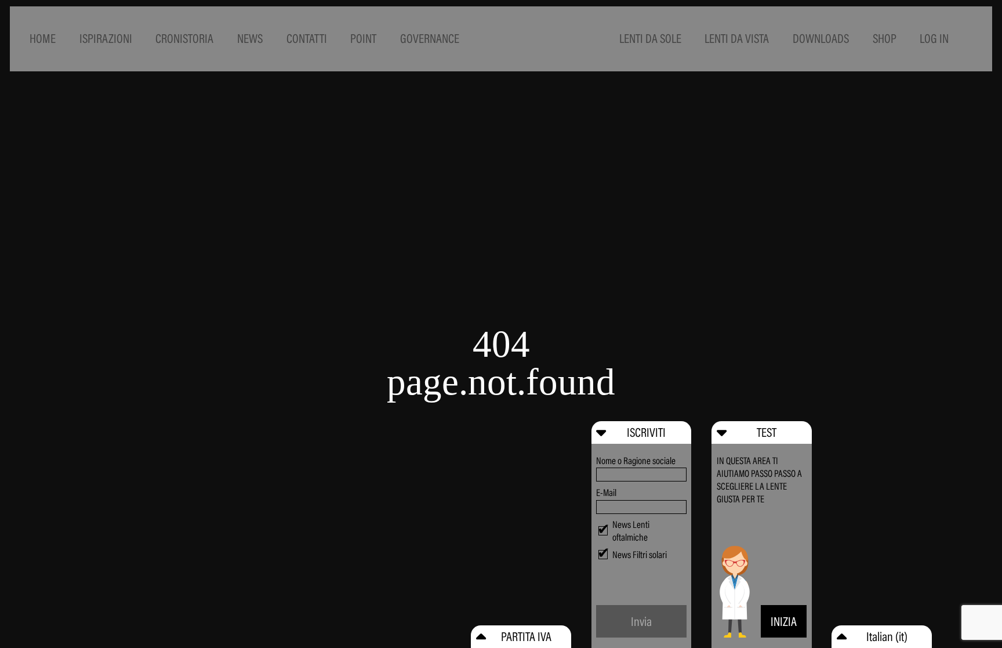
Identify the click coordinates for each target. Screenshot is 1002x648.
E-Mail (606, 492)
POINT (363, 38)
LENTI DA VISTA (737, 38)
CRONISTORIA (184, 38)
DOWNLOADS (821, 38)
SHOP (884, 38)
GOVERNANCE (429, 38)
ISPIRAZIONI (105, 38)
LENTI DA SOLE (650, 38)
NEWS (250, 38)
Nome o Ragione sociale (636, 460)
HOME (43, 38)
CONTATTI (306, 38)
